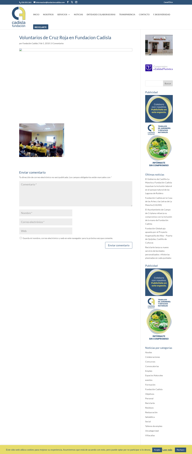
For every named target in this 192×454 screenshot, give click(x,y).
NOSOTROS (48, 14)
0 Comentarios (57, 43)
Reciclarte (150, 403)
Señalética (150, 417)
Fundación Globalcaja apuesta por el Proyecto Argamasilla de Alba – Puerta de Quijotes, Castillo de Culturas (158, 235)
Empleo (148, 371)
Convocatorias (152, 366)
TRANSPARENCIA (127, 14)
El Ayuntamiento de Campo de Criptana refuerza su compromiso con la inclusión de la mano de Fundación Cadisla (158, 216)
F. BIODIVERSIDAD (161, 14)
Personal (149, 398)
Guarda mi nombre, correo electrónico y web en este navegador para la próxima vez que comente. (68, 238)
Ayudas (148, 352)
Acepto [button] (157, 450)
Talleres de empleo (153, 426)
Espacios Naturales (154, 375)
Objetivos (149, 394)
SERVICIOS (62, 14)
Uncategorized (152, 430)
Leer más (167, 449)
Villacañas (150, 435)
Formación (150, 384)
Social (148, 421)
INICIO (36, 14)
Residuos (149, 407)
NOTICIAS (78, 14)
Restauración (151, 412)
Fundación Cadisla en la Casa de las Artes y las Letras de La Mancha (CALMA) (158, 201)
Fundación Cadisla (30, 43)
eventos (148, 380)
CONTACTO (144, 14)
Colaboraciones (152, 357)
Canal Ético (168, 2)
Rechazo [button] (180, 450)
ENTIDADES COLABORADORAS (101, 14)
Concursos (150, 361)
